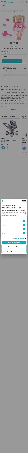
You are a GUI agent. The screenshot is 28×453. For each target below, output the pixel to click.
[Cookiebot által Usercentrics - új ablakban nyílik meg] (21, 201)
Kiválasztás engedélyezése (14, 246)
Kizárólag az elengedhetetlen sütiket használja (14, 251)
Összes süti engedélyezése (14, 242)
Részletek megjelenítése (18, 238)
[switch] (25, 225)
